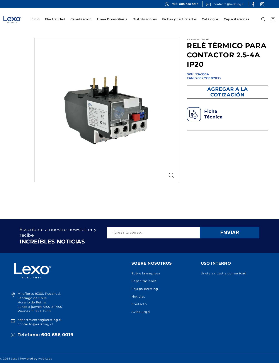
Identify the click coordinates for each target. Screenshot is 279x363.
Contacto (139, 304)
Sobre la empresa (145, 273)
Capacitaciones (143, 281)
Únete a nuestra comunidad (223, 273)
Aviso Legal (140, 312)
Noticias (138, 296)
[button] (55, 19)
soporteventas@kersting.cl (40, 320)
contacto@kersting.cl (229, 4)
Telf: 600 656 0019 (185, 4)
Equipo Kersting (144, 289)
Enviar (229, 232)
